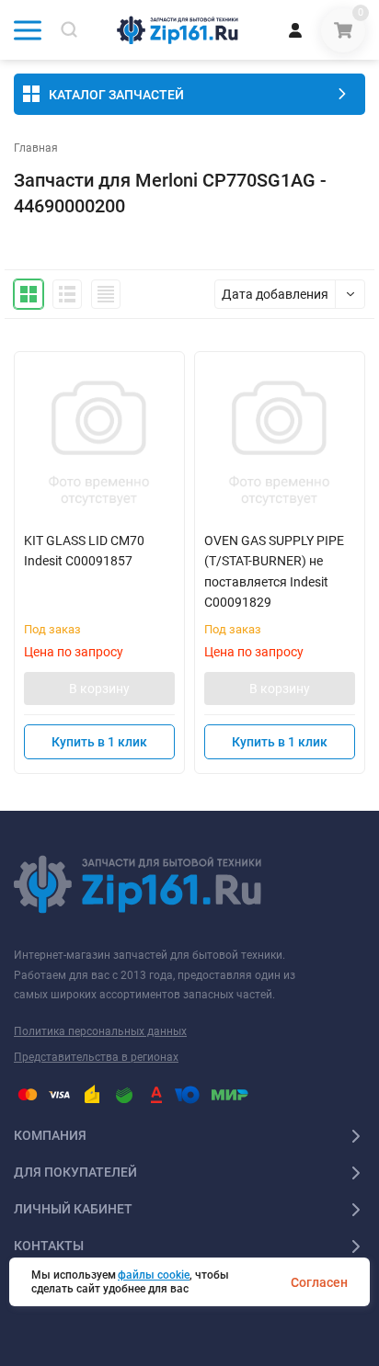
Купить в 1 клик (99, 741)
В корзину (99, 688)
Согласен (319, 1282)
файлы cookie (154, 1275)
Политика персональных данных (100, 1031)
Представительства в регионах (96, 1057)
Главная (36, 148)
